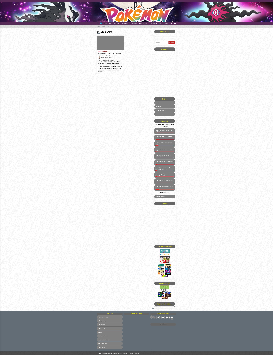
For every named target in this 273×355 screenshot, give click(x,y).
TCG (108, 51)
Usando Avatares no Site (103, 339)
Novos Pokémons (143, 23)
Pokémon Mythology (102, 353)
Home (105, 23)
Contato (100, 332)
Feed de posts (158, 106)
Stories (166, 23)
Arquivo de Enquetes (160, 196)
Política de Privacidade (103, 317)
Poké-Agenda (134, 23)
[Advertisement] (164, 72)
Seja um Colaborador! (103, 336)
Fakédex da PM (101, 328)
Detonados (116, 23)
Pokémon (104, 51)
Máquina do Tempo (102, 343)
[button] (171, 23)
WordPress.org (158, 114)
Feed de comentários (160, 110)
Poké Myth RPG (101, 324)
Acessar (157, 102)
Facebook (163, 324)
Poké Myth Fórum (102, 321)
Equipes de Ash (153, 23)
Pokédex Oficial (101, 347)
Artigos (160, 23)
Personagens (125, 23)
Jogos (99, 51)
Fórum (110, 23)
